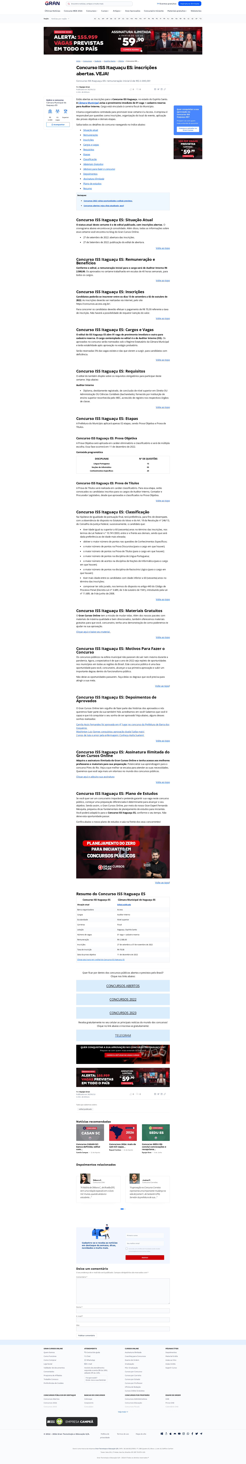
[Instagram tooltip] (183, 1434)
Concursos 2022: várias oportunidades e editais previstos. (108, 201)
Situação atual (90, 130)
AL (99, 18)
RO (176, 18)
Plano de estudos (92, 183)
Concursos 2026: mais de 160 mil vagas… (122, 1145)
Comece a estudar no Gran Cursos (123, 1055)
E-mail (79, 1316)
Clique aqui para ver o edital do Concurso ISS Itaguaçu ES (101, 959)
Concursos (91, 11)
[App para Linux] (166, 1434)
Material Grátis (172, 1356)
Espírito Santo (110, 61)
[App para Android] (175, 1434)
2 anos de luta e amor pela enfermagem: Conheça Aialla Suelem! (110, 735)
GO (127, 18)
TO (200, 18)
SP (196, 18)
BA (111, 18)
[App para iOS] (170, 1434)
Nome (79, 1307)
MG (136, 18)
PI (160, 18)
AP (107, 18)
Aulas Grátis (171, 1364)
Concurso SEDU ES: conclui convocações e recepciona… (154, 1147)
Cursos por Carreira (133, 1375)
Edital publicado (124, 904)
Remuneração (90, 134)
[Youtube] (179, 1434)
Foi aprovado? (96, 1379)
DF (119, 18)
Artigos (116, 11)
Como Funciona (50, 1356)
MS (140, 18)
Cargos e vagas (91, 144)
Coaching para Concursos (135, 1356)
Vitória (121, 61)
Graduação (129, 1364)
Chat (88, 1356)
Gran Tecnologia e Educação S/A (106, 1448)
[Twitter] (196, 1434)
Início (78, 61)
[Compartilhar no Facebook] (154, 89)
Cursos (104, 11)
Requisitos (88, 149)
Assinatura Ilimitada (189, 4)
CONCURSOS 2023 (123, 1013)
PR (164, 18)
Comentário (81, 1277)
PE (157, 18)
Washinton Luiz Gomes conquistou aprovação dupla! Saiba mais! (110, 731)
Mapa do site (141, 1434)
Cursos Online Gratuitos (135, 1391)
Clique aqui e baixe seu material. (93, 631)
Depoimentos (90, 173)
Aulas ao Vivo (171, 1360)
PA (149, 18)
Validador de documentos (54, 1368)
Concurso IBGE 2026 (73, 11)
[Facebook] (192, 1434)
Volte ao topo (163, 248)
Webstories (196, 11)
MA (132, 18)
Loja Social (48, 1364)
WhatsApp (90, 1360)
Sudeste (98, 61)
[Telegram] (201, 1434)
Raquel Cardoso (115, 1150)
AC (95, 18)
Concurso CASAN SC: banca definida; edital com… (88, 1147)
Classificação (90, 159)
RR (180, 18)
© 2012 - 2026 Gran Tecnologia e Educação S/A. (67, 1434)
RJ (168, 18)
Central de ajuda (93, 1352)
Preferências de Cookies (54, 1383)
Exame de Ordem (132, 1360)
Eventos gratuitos (168, 4)
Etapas (86, 154)
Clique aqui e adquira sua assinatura (95, 776)
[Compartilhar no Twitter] (158, 89)
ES (123, 18)
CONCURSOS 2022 (123, 999)
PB (153, 18)
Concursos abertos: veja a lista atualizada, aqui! (104, 205)
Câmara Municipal (88, 102)
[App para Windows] (162, 1434)
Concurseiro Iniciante (154, 11)
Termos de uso (123, 1434)
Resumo (87, 188)
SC (188, 18)
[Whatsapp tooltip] (188, 1434)
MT (145, 18)
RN (172, 18)
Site (77, 1325)
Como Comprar (50, 1360)
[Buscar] (69, 4)
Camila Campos (82, 1152)
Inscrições (88, 139)
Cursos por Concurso (133, 1372)
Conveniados (49, 1372)
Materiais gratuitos (176, 11)
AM (103, 18)
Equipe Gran (84, 87)
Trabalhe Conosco (51, 1379)
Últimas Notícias (52, 11)
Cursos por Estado (132, 1379)
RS (184, 18)
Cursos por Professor (133, 1383)
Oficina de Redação (133, 1387)
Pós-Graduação (131, 1368)
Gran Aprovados (132, 11)
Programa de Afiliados (53, 1375)
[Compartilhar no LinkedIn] (161, 89)
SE (192, 18)
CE (115, 18)
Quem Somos (49, 1352)
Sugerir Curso (171, 1368)
